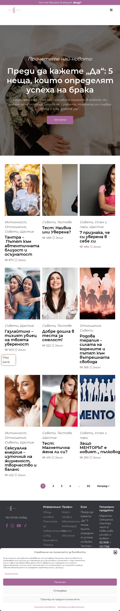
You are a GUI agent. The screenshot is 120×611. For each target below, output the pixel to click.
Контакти (50, 540)
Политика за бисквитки (45, 607)
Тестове (64, 222)
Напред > (103, 486)
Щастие (27, 231)
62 (88, 486)
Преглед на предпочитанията (60, 599)
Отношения (15, 227)
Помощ (48, 544)
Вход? (80, 2)
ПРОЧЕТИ (60, 119)
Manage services (11, 574)
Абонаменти (71, 521)
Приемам (60, 582)
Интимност (15, 222)
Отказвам (60, 590)
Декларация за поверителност (70, 607)
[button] (115, 552)
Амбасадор (69, 526)
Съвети (11, 231)
